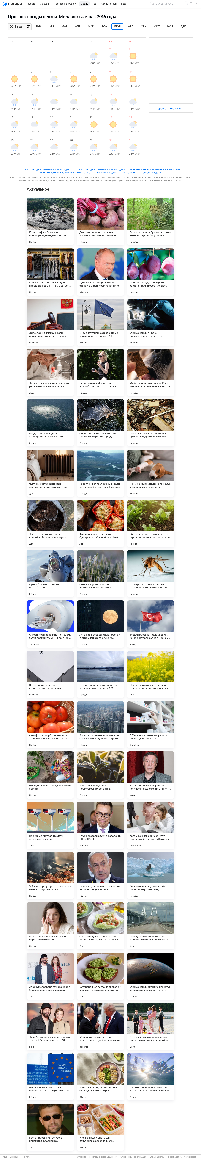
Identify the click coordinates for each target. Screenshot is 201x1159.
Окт (157, 26)
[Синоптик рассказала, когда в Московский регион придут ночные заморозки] (100, 422)
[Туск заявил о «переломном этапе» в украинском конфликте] (100, 272)
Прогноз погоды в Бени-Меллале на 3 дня (45, 169)
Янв (38, 26)
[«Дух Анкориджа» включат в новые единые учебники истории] (100, 1026)
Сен (143, 26)
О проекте (81, 1157)
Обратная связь (157, 1157)
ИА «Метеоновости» (189, 1157)
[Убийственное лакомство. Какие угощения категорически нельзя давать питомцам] (150, 372)
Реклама (26, 1157)
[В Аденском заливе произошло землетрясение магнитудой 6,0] (150, 1076)
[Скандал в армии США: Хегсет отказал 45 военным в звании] (150, 1127)
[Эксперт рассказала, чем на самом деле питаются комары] (150, 573)
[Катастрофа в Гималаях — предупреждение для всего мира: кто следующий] (50, 221)
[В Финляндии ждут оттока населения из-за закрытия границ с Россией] (50, 1076)
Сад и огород (128, 172)
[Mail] (5, 4)
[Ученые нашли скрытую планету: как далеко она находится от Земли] (150, 976)
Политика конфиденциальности (103, 1157)
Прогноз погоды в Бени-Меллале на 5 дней (100, 169)
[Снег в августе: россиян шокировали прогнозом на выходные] (100, 573)
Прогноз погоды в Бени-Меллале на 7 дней (155, 169)
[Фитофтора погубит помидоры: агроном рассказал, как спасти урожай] (50, 724)
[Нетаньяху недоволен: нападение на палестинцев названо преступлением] (100, 875)
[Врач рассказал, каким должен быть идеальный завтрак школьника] (100, 1076)
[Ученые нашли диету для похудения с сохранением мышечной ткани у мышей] (100, 1127)
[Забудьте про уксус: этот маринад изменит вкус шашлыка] (50, 875)
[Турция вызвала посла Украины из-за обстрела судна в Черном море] (150, 624)
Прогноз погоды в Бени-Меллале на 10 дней (65, 172)
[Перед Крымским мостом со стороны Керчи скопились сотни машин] (150, 925)
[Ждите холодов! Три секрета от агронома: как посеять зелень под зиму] (150, 523)
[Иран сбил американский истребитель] (50, 573)
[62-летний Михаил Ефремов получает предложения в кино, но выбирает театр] (150, 775)
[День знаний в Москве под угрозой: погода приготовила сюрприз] (100, 372)
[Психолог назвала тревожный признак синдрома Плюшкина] (150, 422)
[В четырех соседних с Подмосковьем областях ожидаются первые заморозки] (100, 775)
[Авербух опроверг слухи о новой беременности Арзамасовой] (50, 976)
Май (91, 26)
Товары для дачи (151, 172)
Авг (130, 26)
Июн (104, 26)
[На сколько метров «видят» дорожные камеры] (50, 825)
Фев (51, 26)
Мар (65, 26)
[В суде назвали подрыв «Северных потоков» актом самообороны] (50, 422)
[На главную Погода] (14, 4)
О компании (15, 1157)
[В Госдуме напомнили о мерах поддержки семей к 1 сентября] (150, 1026)
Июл (117, 26)
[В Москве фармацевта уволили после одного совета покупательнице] (150, 724)
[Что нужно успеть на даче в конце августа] (50, 775)
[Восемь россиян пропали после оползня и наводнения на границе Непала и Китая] (100, 724)
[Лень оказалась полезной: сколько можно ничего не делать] (150, 473)
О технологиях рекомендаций (133, 1157)
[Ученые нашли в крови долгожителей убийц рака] (150, 322)
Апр (77, 26)
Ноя (170, 26)
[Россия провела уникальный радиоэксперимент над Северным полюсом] (150, 875)
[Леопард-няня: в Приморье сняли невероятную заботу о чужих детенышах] (150, 221)
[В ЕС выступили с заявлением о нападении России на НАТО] (100, 322)
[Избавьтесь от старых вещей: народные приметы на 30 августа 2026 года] (50, 272)
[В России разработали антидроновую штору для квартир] (50, 674)
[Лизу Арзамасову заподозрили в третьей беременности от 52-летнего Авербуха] (50, 1026)
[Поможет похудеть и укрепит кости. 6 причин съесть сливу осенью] (150, 272)
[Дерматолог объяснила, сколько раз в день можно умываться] (50, 372)
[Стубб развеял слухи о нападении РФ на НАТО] (100, 825)
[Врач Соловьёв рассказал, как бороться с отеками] (50, 925)
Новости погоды (106, 172)
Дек (183, 26)
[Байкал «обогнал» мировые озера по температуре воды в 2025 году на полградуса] (100, 674)
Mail (5, 1157)
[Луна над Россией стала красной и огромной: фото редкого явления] (100, 624)
